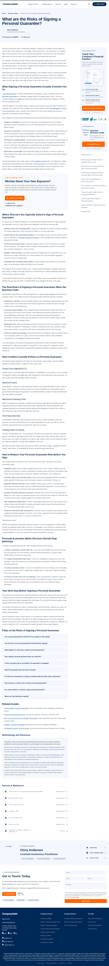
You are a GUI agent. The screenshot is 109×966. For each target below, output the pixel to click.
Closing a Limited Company (47, 932)
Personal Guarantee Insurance (28, 237)
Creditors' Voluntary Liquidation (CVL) (50, 922)
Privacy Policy (40, 963)
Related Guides (85, 211)
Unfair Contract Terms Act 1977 (16, 804)
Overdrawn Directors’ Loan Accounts (16, 728)
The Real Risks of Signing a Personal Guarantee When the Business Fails (92, 174)
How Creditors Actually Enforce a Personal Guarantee (91, 180)
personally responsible (9, 96)
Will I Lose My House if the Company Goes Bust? (21, 718)
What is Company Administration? (73, 922)
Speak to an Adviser (16, 198)
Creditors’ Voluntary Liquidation (14, 725)
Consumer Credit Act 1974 (15, 817)
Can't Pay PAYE (92, 928)
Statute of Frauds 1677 (42, 161)
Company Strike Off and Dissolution (50, 928)
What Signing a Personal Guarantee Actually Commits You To (91, 161)
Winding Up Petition (45, 935)
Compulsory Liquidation (46, 939)
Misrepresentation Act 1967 (15, 798)
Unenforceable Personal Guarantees (16, 708)
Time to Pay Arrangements (95, 918)
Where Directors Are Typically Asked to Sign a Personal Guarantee (92, 167)
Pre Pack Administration (70, 925)
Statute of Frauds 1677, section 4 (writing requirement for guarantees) (26, 791)
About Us (74, 4)
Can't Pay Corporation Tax (95, 925)
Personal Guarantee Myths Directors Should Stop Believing (92, 193)
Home (4, 13)
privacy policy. (75, 897)
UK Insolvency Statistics (46, 942)
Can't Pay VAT (92, 922)
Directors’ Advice (13, 13)
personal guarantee (9, 94)
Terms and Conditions (51, 963)
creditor (19, 99)
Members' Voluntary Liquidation (48, 925)
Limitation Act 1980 (13, 811)
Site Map (70, 963)
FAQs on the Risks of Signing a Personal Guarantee (93, 206)
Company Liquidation (46, 918)
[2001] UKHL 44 (19, 830)
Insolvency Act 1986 (14, 824)
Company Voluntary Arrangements (73, 918)
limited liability (55, 108)
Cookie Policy (62, 963)
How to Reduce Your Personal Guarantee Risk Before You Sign (93, 187)
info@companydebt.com (8, 922)
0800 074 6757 (11, 203)
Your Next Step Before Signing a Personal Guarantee (90, 200)
